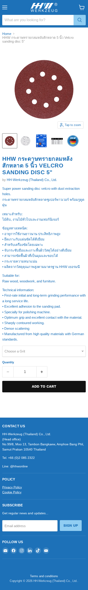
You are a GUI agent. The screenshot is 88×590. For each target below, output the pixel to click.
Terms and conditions (44, 576)
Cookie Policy (11, 492)
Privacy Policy (12, 487)
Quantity (8, 362)
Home (6, 34)
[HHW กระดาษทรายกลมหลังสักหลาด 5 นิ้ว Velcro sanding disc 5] (9, 141)
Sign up (70, 525)
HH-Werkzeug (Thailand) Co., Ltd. (32, 180)
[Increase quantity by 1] (42, 371)
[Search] (80, 20)
